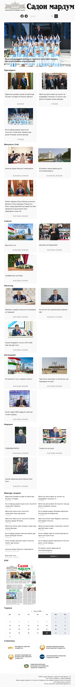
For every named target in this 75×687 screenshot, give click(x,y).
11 (19, 625)
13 (38, 625)
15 (56, 625)
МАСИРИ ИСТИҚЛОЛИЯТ (48, 245)
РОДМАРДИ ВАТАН (12, 448)
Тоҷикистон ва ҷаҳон (46, 448)
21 (47, 629)
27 (38, 633)
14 (47, 625)
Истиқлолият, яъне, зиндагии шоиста (18, 379)
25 (19, 633)
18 (19, 629)
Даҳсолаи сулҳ (10, 245)
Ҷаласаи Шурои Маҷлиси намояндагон (19, 168)
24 (10, 633)
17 (10, 629)
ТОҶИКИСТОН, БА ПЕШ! (14, 276)
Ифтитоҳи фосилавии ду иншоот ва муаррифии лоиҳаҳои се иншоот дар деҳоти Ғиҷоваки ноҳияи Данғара (52, 96)
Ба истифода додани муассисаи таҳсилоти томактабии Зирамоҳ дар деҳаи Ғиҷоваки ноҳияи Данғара (18, 132)
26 (28, 633)
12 (28, 625)
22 (56, 629)
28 (47, 633)
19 (28, 629)
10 (10, 625)
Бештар (53, 556)
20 (38, 629)
